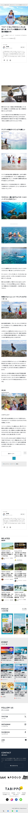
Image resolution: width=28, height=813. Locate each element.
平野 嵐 (7, 46)
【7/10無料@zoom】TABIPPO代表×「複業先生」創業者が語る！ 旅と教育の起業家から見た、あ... (20, 658)
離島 (17, 464)
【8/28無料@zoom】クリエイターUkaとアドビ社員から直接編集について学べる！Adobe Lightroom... (7, 658)
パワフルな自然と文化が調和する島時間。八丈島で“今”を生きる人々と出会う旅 (20, 576)
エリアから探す (18, 571)
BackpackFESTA (18, 551)
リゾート (13, 464)
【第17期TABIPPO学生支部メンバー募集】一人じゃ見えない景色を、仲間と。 (20, 555)
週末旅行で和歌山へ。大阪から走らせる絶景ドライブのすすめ (7, 554)
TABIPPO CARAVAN (5, 551)
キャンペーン (6, 464)
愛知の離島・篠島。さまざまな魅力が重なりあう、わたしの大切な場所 (7, 596)
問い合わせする (14, 765)
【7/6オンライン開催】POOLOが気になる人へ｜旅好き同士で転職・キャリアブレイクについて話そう (20, 675)
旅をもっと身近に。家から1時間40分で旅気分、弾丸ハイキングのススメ (7, 575)
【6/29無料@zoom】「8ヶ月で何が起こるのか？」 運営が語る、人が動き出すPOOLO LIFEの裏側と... (20, 693)
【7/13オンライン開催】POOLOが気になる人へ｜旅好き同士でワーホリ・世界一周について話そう (7, 675)
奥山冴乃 (11, 579)
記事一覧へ (23, 47)
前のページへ (11, 453)
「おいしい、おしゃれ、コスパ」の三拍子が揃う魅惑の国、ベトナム (20, 596)
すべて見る (24, 608)
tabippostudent (19, 560)
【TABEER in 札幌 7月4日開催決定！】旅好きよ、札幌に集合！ (7, 692)
